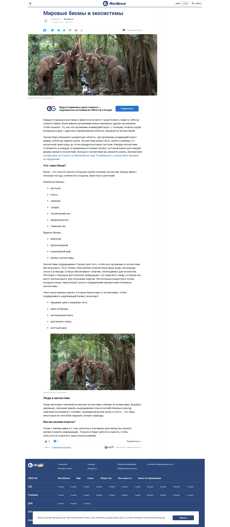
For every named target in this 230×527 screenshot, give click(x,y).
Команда (91, 464)
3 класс (86, 487)
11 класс (190, 487)
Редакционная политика (61, 447)
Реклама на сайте (65, 469)
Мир (78, 478)
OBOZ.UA (32, 478)
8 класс (150, 487)
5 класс (112, 487)
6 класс (125, 487)
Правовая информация (126, 464)
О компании (62, 464)
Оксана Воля (56, 19)
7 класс (137, 487)
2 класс (74, 487)
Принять (183, 518)
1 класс (61, 487)
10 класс (176, 487)
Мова (178, 4)
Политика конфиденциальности (160, 464)
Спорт (90, 478)
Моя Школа (68, 19)
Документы (92, 469)
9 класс (163, 487)
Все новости (124, 478)
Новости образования (149, 478)
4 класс (99, 487)
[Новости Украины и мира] (109, 448)
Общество (106, 478)
